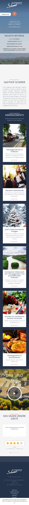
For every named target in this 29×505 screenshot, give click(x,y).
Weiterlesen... (14, 160)
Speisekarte (14, 493)
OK (14, 502)
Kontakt (14, 497)
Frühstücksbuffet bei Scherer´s (14, 43)
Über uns (14, 490)
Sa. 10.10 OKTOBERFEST (14, 38)
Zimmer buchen (5, 14)
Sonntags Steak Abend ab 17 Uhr (14, 46)
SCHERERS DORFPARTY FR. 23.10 (14, 41)
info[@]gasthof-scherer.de (15, 484)
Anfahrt (14, 495)
